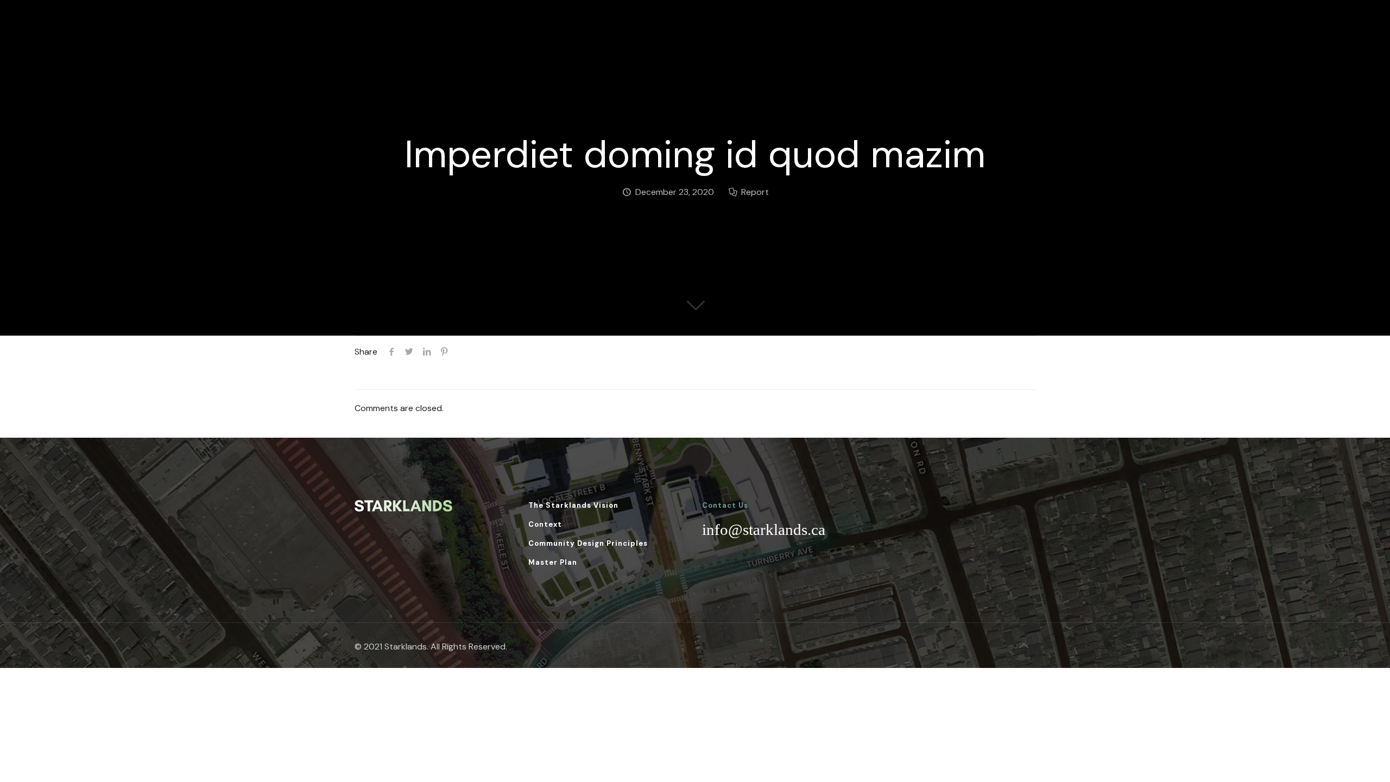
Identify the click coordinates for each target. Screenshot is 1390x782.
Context (545, 524)
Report (755, 192)
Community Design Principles (588, 543)
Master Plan (552, 562)
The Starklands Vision (573, 505)
